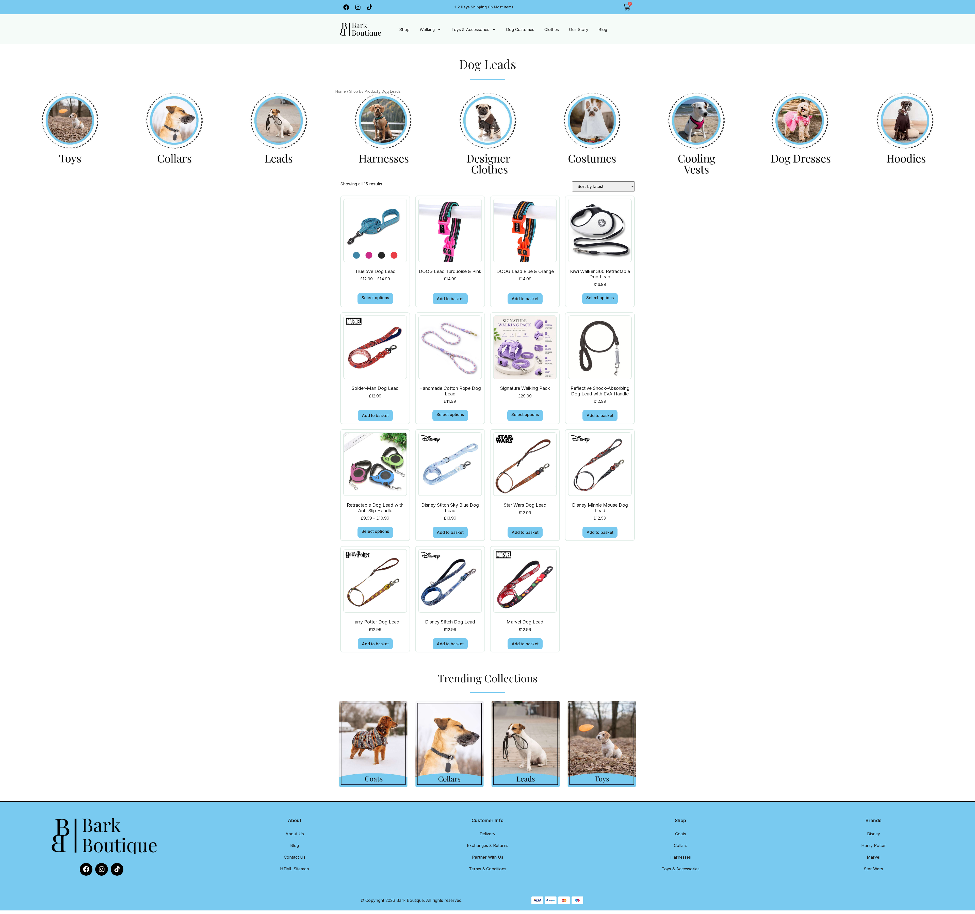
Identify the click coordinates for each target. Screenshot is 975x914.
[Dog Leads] (78, 133)
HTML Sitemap (294, 868)
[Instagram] (358, 7)
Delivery (487, 833)
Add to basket (450, 298)
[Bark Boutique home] (359, 30)
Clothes (551, 29)
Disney (873, 833)
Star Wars (873, 868)
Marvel (873, 857)
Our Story (578, 29)
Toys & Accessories (470, 29)
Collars (680, 845)
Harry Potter (873, 845)
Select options (375, 297)
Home (340, 91)
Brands (874, 820)
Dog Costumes (520, 29)
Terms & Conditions (487, 868)
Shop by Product (363, 91)
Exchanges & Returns (487, 845)
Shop (404, 29)
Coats (680, 833)
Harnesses (680, 857)
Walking (427, 29)
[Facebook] (346, 7)
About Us (294, 833)
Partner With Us (487, 857)
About (294, 820)
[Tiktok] (370, 7)
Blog (602, 29)
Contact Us (294, 857)
